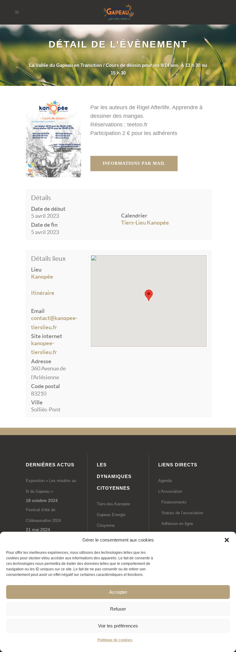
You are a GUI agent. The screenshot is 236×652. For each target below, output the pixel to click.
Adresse (41, 361)
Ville (37, 402)
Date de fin (44, 225)
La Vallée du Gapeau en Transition (65, 65)
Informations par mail (134, 163)
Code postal (45, 386)
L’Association (170, 491)
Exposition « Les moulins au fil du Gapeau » (51, 486)
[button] (227, 540)
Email (38, 311)
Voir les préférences (118, 625)
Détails (41, 197)
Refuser (118, 608)
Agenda (165, 480)
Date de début (48, 209)
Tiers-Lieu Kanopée (145, 222)
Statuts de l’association (182, 513)
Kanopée (42, 276)
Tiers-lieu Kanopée (113, 504)
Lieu (36, 269)
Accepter (118, 592)
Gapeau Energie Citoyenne (111, 520)
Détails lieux (48, 258)
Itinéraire (42, 293)
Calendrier (134, 215)
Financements (174, 502)
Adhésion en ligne (177, 523)
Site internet (46, 336)
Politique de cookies (114, 640)
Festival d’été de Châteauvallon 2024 (43, 515)
